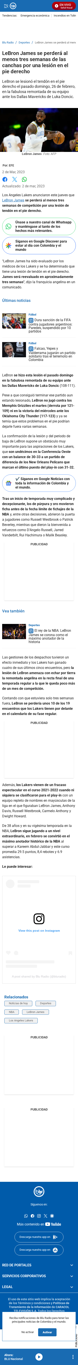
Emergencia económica (35, 15)
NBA (11, 1012)
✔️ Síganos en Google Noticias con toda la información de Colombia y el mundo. (42, 483)
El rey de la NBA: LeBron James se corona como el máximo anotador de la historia (50, 636)
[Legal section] (72, 1287)
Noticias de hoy (18, 1003)
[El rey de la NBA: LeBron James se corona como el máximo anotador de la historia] (14, 631)
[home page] (39, 1191)
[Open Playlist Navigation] (73, 1357)
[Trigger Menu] (6, 5)
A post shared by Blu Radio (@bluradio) (39, 976)
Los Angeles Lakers (21, 1020)
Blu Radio (8, 42)
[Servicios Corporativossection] (72, 1276)
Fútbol (32, 314)
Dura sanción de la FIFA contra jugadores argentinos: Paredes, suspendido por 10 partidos (50, 325)
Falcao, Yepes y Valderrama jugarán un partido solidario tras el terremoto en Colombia (52, 354)
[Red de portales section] (72, 1265)
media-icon (39, 1357)
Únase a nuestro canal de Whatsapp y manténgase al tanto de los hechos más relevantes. (43, 226)
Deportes (24, 42)
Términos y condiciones (34, 1303)
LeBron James (13, 200)
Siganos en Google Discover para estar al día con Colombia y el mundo (41, 245)
